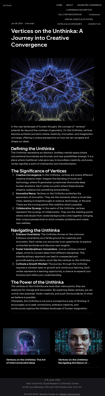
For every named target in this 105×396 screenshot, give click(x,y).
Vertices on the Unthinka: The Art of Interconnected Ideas (26, 361)
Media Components (70, 394)
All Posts (7, 5)
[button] (94, 14)
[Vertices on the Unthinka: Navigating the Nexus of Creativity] (78, 341)
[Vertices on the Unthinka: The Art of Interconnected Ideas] (26, 341)
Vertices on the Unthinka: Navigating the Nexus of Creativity (73, 361)
